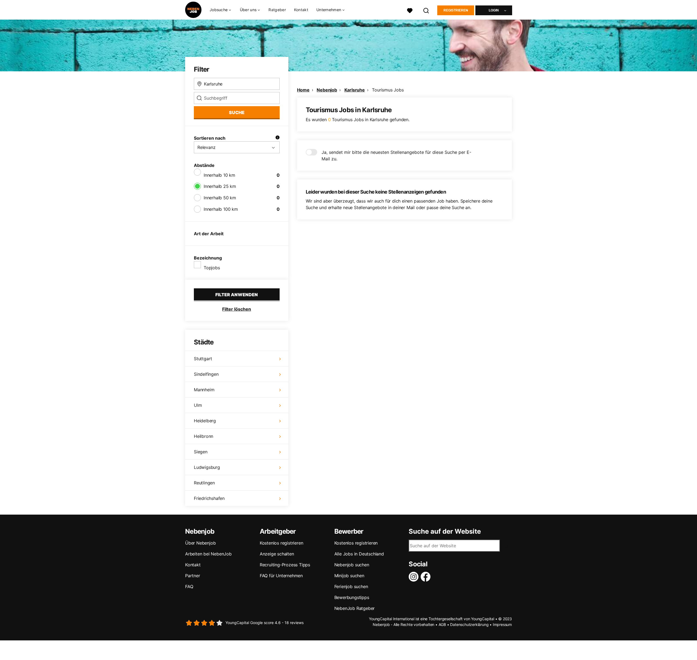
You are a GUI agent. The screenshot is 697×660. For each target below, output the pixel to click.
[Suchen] (426, 10)
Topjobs (212, 267)
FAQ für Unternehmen (281, 575)
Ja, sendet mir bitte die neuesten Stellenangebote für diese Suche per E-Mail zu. (396, 155)
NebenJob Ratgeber (354, 608)
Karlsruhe (354, 90)
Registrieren (456, 10)
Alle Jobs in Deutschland (359, 554)
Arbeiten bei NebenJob (208, 554)
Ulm (198, 405)
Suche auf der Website (445, 531)
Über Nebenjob (200, 543)
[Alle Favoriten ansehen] (409, 10)
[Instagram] (415, 577)
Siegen (200, 451)
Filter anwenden (236, 294)
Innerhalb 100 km (221, 209)
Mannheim (204, 389)
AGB (442, 624)
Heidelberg (205, 420)
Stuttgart (203, 358)
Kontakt (301, 9)
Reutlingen (204, 482)
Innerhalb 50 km (220, 197)
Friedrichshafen (209, 498)
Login (494, 10)
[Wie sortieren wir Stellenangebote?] (277, 138)
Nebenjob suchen (351, 564)
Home (303, 90)
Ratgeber (277, 9)
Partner (192, 575)
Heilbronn (203, 436)
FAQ (189, 586)
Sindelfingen (206, 374)
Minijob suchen (349, 575)
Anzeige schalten (277, 554)
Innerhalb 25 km (220, 186)
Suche (236, 112)
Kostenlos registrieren (281, 543)
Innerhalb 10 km (219, 175)
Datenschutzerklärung (469, 624)
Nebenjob (327, 90)
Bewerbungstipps (351, 597)
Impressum (502, 624)
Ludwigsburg (207, 467)
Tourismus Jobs (387, 90)
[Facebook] (427, 577)
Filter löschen (236, 309)
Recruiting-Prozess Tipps (285, 564)
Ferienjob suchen (351, 586)
